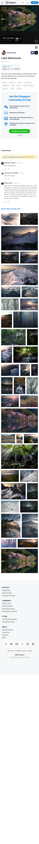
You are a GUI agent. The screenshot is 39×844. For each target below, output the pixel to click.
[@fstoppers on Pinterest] (27, 644)
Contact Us (6, 632)
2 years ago (19, 163)
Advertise (5, 635)
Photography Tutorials (9, 619)
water (18, 85)
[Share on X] (36, 52)
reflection (28, 82)
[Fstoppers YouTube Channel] (11, 644)
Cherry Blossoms (28, 85)
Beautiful (5, 89)
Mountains (5, 85)
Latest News (6, 590)
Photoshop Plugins (8, 622)
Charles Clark (8, 183)
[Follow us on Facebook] (16, 644)
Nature (4, 82)
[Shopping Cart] (23, 2)
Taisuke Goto (11, 53)
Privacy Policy (13, 657)
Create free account (19, 131)
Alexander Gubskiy (9, 163)
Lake (12, 85)
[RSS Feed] (33, 644)
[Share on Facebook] (32, 52)
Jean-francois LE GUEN (11, 173)
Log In (27, 2)
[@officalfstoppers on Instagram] (6, 644)
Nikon (12, 89)
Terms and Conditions (24, 657)
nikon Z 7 (6, 66)
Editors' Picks (6, 603)
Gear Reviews (7, 593)
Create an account (15, 157)
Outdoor (19, 89)
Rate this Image (8, 38)
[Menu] (2, 2)
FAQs (4, 637)
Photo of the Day (7, 606)
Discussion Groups (8, 608)
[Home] (11, 2)
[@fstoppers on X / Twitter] (22, 644)
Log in (20, 135)
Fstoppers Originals (8, 595)
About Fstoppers (7, 629)
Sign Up (35, 2)
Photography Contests (9, 611)
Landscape (12, 82)
